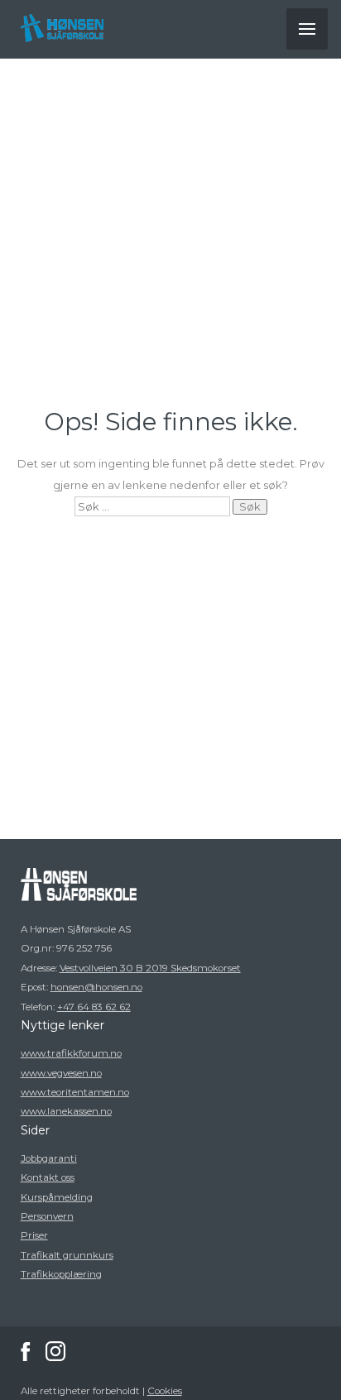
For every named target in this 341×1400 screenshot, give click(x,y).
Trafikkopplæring (61, 1274)
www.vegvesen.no (61, 1073)
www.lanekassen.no (66, 1111)
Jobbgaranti (49, 1158)
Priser (34, 1235)
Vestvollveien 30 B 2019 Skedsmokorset (150, 968)
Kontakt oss (47, 1177)
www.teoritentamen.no (75, 1092)
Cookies (164, 1391)
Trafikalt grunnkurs (67, 1255)
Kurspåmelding (57, 1197)
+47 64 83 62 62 (94, 1007)
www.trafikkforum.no (71, 1053)
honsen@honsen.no (96, 987)
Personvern (47, 1216)
